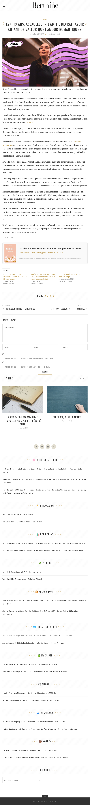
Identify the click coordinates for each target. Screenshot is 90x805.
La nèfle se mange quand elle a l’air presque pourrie (21, 572)
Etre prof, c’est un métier (67, 417)
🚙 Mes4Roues (45, 712)
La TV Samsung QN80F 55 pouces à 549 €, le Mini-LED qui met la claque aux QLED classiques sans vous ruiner (43, 550)
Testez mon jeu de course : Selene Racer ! (17, 514)
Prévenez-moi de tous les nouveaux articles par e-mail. (26, 367)
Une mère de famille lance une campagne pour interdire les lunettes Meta (29, 750)
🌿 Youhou (45, 563)
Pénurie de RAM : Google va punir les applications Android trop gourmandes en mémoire (34, 671)
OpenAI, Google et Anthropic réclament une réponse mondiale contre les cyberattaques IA (35, 757)
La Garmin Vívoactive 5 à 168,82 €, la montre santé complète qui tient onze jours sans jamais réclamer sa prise (43, 543)
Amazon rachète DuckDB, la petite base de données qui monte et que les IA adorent (33, 643)
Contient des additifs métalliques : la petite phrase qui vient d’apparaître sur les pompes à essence (39, 729)
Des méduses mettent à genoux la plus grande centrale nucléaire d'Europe (29, 664)
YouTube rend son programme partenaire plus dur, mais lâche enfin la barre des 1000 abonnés (37, 635)
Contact (54, 801)
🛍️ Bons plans (45, 534)
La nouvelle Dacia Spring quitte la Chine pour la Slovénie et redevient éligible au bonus (34, 721)
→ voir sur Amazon (54, 253)
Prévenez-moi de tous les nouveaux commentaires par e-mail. (28, 359)
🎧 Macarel (45, 684)
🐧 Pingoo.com (45, 505)
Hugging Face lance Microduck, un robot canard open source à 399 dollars (30, 693)
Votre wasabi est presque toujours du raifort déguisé (22, 579)
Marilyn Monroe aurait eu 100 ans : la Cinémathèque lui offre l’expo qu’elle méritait (43, 276)
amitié (30, 122)
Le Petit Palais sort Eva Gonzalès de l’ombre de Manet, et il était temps (14, 276)
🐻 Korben (45, 741)
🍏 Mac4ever (45, 655)
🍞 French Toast (45, 591)
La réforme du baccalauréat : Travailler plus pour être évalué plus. (23, 420)
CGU (48, 801)
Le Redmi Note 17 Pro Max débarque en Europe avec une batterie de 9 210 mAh (31, 700)
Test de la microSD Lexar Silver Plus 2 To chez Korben (22, 521)
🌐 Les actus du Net (45, 627)
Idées (45, 19)
